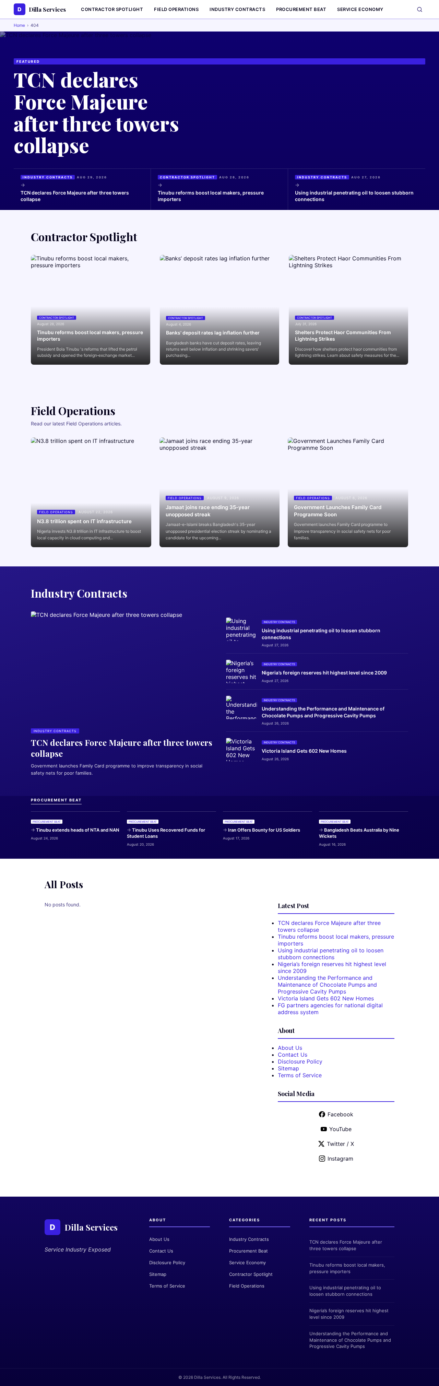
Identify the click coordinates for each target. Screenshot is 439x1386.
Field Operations (176, 9)
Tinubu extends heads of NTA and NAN (77, 830)
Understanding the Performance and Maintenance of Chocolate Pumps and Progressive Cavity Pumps (323, 712)
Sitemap (288, 1068)
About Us (290, 1047)
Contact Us (292, 1054)
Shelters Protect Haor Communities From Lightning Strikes (343, 335)
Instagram (340, 1158)
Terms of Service (300, 1075)
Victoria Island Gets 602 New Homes (304, 751)
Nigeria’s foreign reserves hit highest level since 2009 (324, 673)
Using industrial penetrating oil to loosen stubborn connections (354, 196)
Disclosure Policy (300, 1061)
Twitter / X (340, 1143)
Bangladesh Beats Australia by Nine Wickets (359, 833)
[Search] (419, 9)
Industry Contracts (237, 9)
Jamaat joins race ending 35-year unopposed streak (208, 511)
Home (19, 25)
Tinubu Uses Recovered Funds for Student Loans (166, 833)
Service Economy (360, 9)
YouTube (340, 1129)
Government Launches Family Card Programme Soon (337, 511)
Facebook (340, 1114)
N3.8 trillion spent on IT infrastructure (84, 521)
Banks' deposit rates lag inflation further (213, 333)
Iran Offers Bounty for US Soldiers (264, 830)
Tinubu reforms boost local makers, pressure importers (211, 196)
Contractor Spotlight (112, 9)
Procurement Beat (301, 9)
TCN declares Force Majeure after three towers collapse (96, 112)
